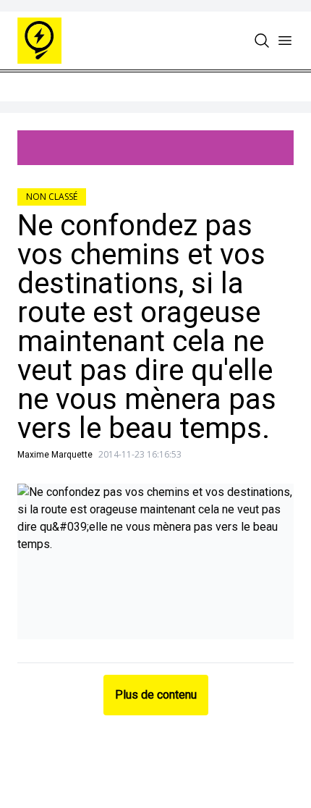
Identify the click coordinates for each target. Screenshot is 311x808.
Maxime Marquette (55, 455)
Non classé (51, 196)
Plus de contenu (156, 695)
